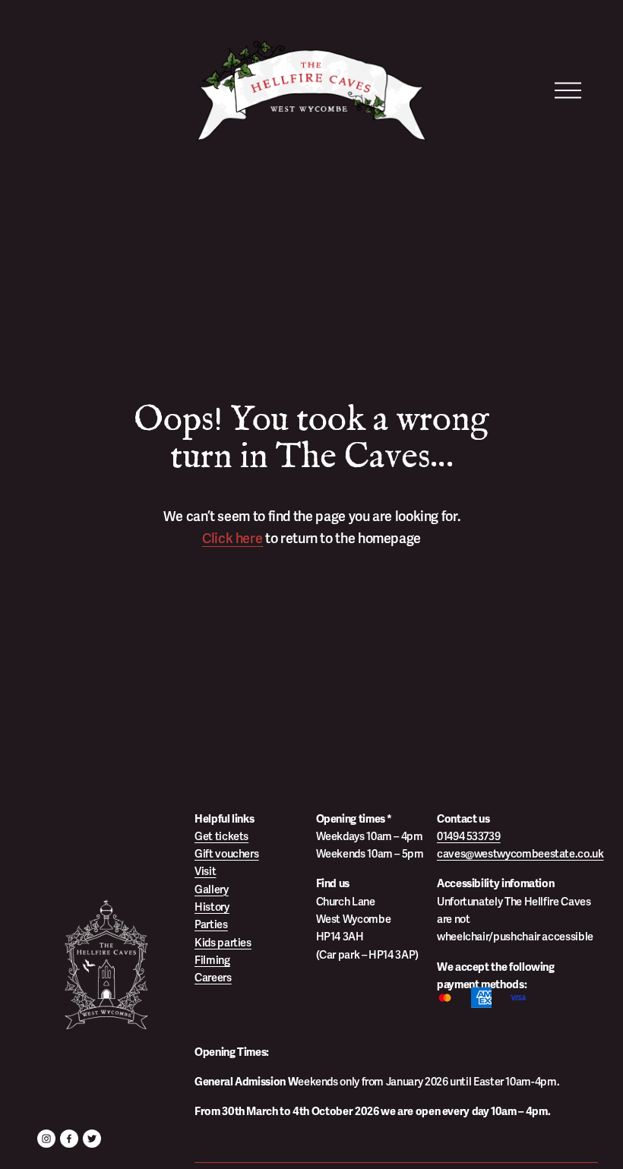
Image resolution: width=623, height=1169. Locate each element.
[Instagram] (46, 1139)
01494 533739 (469, 836)
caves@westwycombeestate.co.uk (520, 854)
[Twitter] (92, 1139)
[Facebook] (69, 1139)
